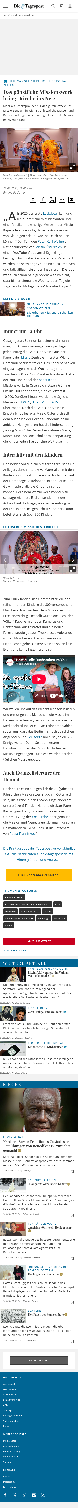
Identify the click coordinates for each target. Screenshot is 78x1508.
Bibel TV (38, 402)
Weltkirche (29, 15)
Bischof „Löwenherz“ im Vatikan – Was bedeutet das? (49, 974)
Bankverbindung (11, 1451)
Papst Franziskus (22, 833)
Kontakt (7, 1476)
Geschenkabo (10, 1389)
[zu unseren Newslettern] (32, 1495)
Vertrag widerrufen (13, 1415)
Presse (6, 1426)
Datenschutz (9, 1487)
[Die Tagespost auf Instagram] (22, 1495)
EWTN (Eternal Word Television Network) (27, 904)
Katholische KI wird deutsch (45, 1047)
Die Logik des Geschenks (43, 1274)
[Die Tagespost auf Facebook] (5, 1495)
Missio (26, 357)
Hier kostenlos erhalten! (39, 875)
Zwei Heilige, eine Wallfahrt (45, 1012)
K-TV (54, 402)
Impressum (9, 1481)
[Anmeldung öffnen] (71, 6)
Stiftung (7, 1461)
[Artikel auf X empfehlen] (52, 199)
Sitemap (7, 1410)
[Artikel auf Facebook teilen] (43, 199)
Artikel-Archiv (10, 1394)
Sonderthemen (11, 1456)
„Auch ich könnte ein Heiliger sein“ (50, 1227)
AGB (5, 1405)
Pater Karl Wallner (51, 241)
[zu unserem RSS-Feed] (41, 1495)
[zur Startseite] (29, 5)
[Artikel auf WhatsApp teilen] (62, 199)
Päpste (47, 911)
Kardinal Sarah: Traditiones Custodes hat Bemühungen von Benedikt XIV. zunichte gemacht (37, 1146)
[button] (73, 559)
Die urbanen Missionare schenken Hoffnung (50, 314)
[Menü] (6, 6)
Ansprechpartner (11, 1446)
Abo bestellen (10, 1383)
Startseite (7, 15)
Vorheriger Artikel (16, 950)
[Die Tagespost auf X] (12, 1495)
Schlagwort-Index (12, 1399)
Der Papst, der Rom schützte (46, 1314)
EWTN (25, 402)
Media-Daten (10, 1440)
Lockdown (50, 213)
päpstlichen (47, 380)
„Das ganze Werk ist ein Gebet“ (47, 1184)
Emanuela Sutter (14, 192)
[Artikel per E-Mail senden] (71, 199)
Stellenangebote (11, 1420)
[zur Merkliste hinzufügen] (33, 200)
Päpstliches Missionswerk (19, 918)
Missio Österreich (48, 247)
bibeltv (8, 925)
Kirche (18, 15)
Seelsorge (34, 737)
